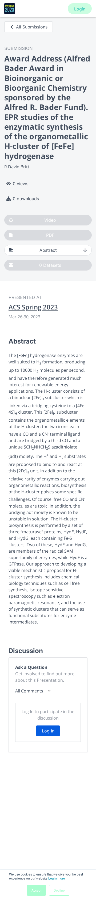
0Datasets (50, 265)
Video (50, 220)
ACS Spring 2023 (33, 307)
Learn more (56, 878)
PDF (50, 235)
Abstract (48, 250)
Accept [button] (36, 890)
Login (79, 9)
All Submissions (31, 27)
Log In (48, 731)
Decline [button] (59, 890)
